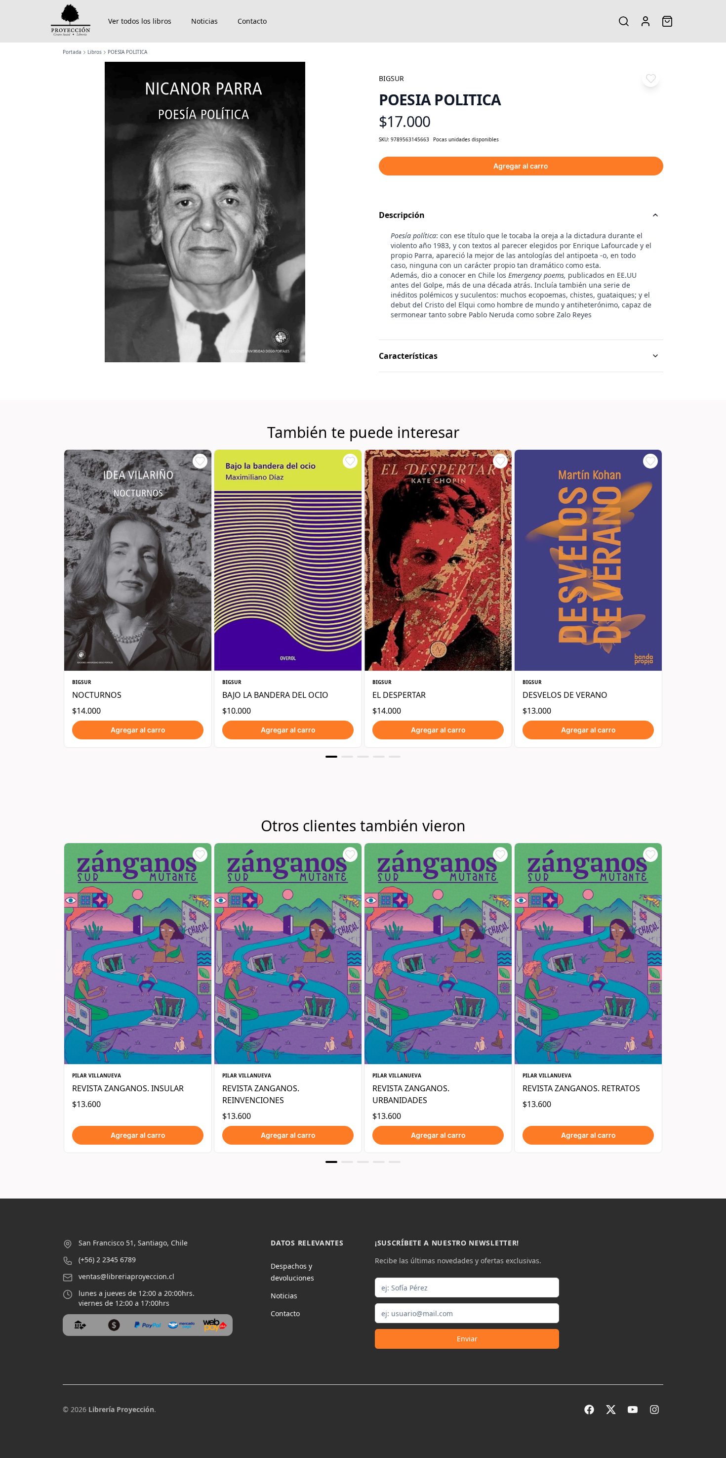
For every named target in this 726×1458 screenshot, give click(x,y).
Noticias (204, 21)
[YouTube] (633, 1409)
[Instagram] (654, 1409)
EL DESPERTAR (399, 694)
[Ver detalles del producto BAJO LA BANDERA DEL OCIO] (288, 560)
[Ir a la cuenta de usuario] (645, 21)
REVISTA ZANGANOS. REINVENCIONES (260, 1094)
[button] (650, 78)
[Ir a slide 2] (347, 757)
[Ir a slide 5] (395, 757)
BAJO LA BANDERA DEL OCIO (275, 694)
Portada (72, 51)
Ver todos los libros (139, 21)
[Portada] (70, 21)
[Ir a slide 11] (363, 1162)
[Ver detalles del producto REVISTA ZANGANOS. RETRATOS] (588, 953)
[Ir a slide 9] (331, 1162)
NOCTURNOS (96, 694)
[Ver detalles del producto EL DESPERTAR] (438, 560)
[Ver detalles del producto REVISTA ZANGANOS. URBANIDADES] (438, 953)
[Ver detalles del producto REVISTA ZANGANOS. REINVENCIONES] (288, 953)
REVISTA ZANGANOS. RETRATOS (581, 1088)
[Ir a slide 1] (331, 757)
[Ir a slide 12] (379, 1162)
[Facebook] (589, 1409)
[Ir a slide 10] (347, 1162)
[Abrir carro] (667, 21)
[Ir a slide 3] (363, 757)
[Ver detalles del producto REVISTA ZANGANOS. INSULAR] (137, 953)
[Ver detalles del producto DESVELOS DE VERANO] (588, 560)
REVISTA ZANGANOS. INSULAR (128, 1088)
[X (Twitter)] (611, 1409)
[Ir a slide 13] (395, 1162)
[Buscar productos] (624, 21)
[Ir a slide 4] (379, 757)
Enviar (467, 1338)
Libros (94, 51)
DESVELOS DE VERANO (565, 694)
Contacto (252, 21)
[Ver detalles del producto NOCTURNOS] (137, 560)
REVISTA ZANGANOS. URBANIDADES (410, 1094)
